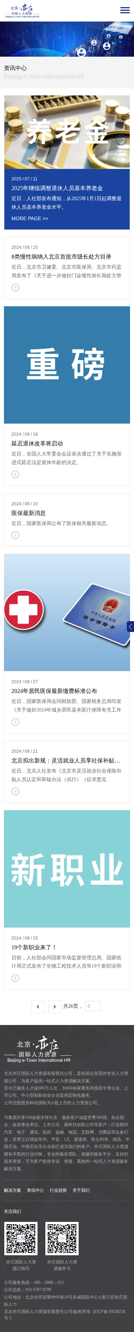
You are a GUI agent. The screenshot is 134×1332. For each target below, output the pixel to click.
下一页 (54, 1006)
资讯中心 (35, 1190)
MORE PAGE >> (29, 218)
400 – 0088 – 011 (49, 1282)
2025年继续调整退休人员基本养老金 (57, 188)
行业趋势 (58, 1190)
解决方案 (12, 1190)
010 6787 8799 (38, 1289)
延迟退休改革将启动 (37, 443)
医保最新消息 (28, 513)
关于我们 (81, 1190)
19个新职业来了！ (34, 947)
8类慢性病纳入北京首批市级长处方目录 (61, 257)
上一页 (37, 1006)
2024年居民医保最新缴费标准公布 (54, 691)
